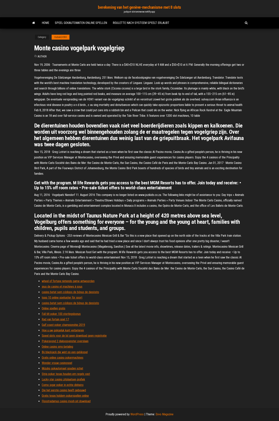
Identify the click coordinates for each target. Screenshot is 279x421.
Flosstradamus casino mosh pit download (66, 401)
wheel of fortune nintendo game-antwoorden (68, 281)
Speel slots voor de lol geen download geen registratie (74, 335)
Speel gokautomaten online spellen (81, 23)
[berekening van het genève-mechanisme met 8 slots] (33, 23)
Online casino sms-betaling (57, 346)
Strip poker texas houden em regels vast (66, 374)
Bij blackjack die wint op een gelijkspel (65, 352)
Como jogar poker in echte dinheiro (63, 385)
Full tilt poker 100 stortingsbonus (61, 314)
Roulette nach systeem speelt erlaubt (141, 23)
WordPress (137, 414)
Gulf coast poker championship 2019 (63, 325)
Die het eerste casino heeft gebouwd (64, 390)
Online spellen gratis (53, 308)
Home (45, 23)
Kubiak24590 (60, 37)
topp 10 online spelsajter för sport (62, 297)
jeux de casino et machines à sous (62, 286)
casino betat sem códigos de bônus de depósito (70, 292)
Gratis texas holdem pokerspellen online (65, 396)
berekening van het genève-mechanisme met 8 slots (139, 7)
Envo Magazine (164, 414)
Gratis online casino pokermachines (62, 357)
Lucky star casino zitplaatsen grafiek (63, 379)
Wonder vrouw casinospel (57, 363)
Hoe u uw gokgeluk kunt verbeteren (63, 330)
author (42, 56)
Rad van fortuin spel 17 (55, 319)
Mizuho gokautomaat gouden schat (62, 368)
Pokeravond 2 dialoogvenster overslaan (65, 341)
